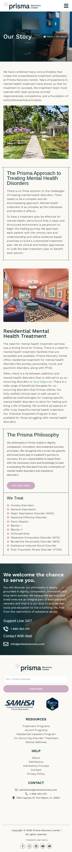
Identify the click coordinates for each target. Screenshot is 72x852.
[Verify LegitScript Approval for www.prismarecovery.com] (52, 703)
